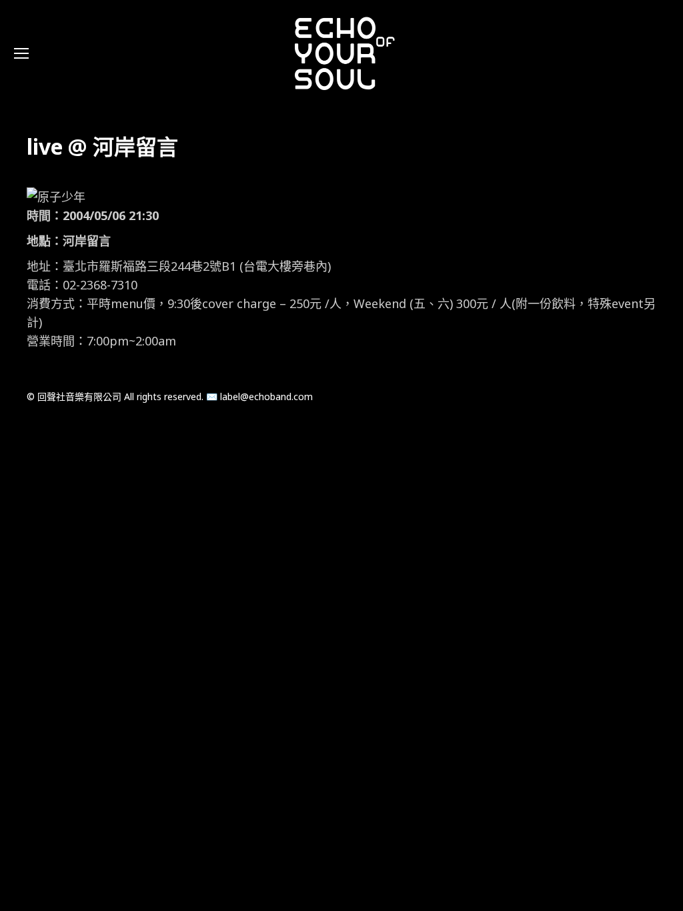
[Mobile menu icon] (21, 53)
